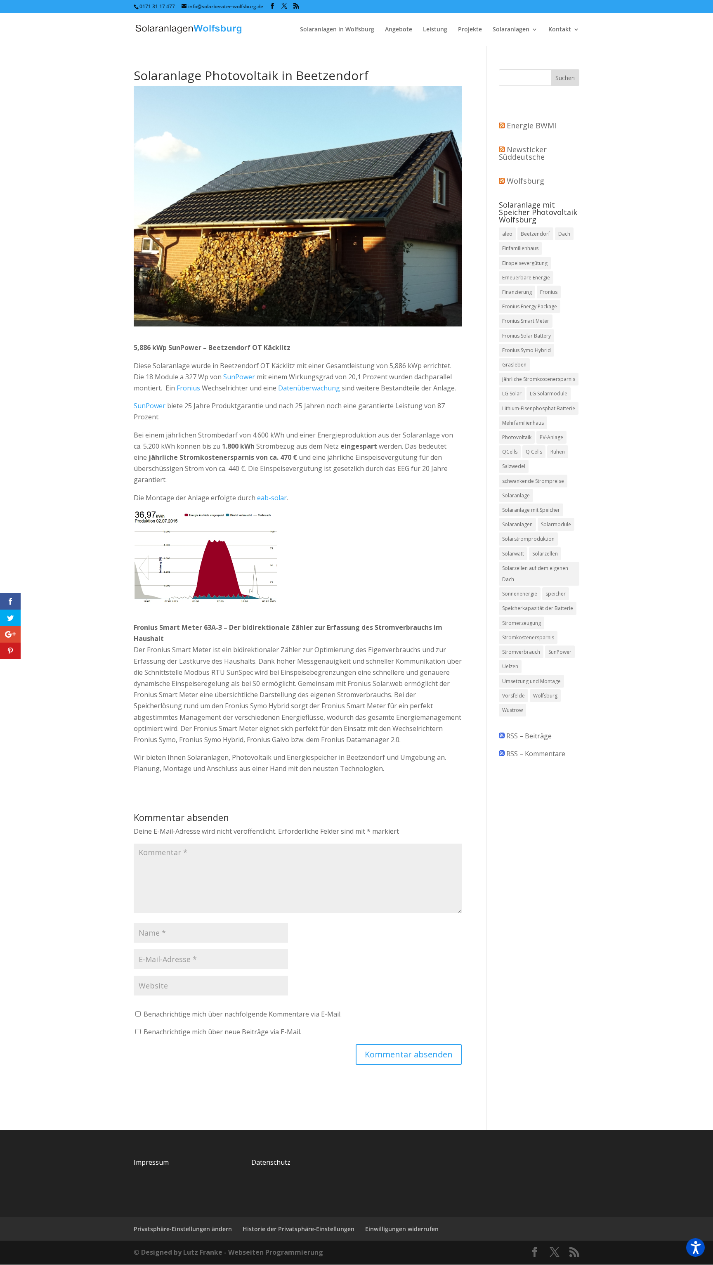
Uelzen (510, 666)
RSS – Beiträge (528, 735)
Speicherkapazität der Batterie (537, 608)
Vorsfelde (513, 695)
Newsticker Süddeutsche (523, 153)
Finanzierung (517, 292)
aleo (507, 233)
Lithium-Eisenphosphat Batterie (538, 408)
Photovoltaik (516, 437)
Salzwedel (513, 466)
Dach (564, 233)
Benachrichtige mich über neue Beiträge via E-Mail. (222, 1031)
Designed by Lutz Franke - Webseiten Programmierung (232, 1252)
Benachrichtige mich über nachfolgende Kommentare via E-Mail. (243, 1014)
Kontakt (559, 29)
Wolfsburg (525, 181)
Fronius (188, 388)
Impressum (151, 1162)
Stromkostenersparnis (528, 637)
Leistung (435, 29)
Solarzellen (545, 553)
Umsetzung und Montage (531, 681)
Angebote (398, 29)
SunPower (239, 376)
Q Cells (534, 451)
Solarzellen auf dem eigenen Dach (535, 574)
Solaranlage (516, 495)
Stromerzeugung (521, 623)
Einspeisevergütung (525, 263)
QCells (509, 451)
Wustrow (512, 710)
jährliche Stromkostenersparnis (538, 379)
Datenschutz (270, 1162)
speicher (555, 593)
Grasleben (514, 364)
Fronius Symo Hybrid (526, 350)
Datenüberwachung (309, 388)
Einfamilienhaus (520, 248)
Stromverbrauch (521, 651)
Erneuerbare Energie (526, 277)
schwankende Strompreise (533, 481)
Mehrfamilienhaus (523, 422)
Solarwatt (513, 553)
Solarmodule (556, 524)
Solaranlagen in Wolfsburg (337, 29)
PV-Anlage (551, 437)
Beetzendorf (535, 233)
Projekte (470, 29)
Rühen (557, 451)
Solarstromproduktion (528, 538)
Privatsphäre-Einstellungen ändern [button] (183, 1229)
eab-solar (272, 497)
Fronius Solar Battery (526, 335)
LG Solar (512, 393)
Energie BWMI (531, 125)
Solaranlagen (511, 29)
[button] (695, 1247)
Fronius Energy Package (529, 306)
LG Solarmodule (548, 393)
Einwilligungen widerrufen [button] (402, 1229)
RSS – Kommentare (535, 753)
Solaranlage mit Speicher (531, 509)
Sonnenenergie (519, 593)
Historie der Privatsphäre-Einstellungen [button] (298, 1229)
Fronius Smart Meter (525, 320)
